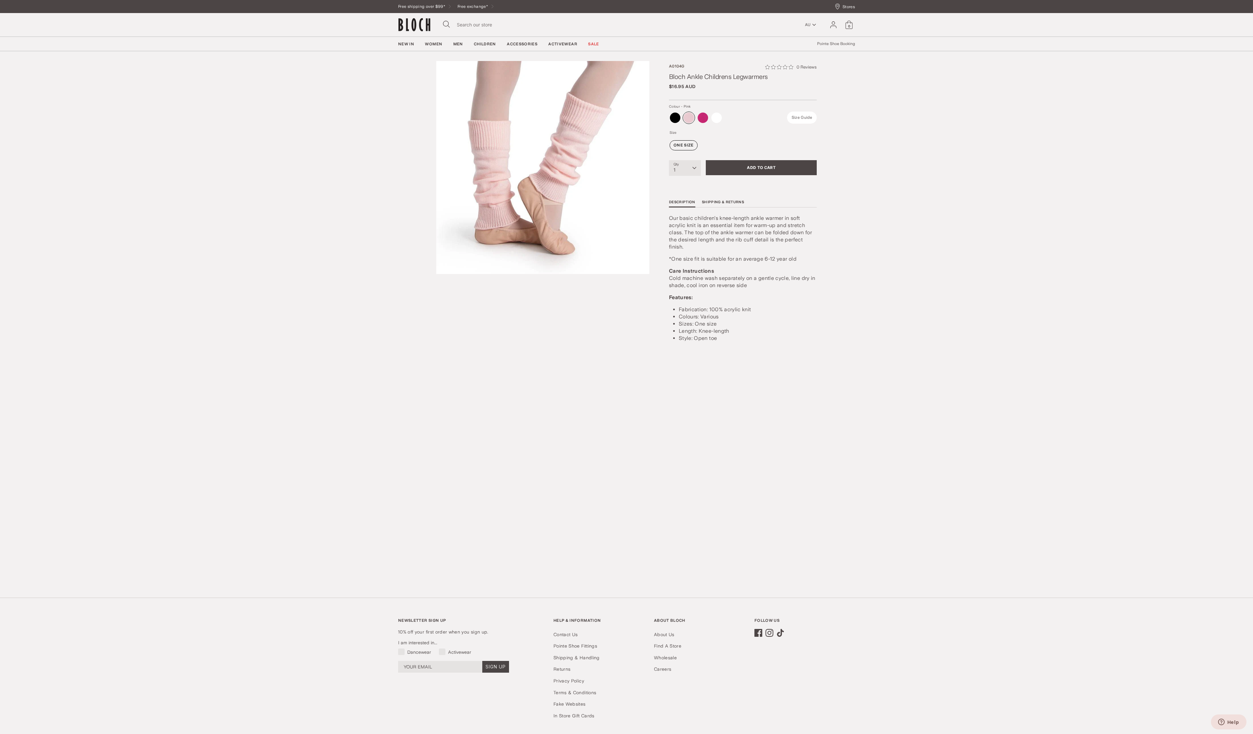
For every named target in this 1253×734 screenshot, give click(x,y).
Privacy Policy (568, 680)
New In (406, 44)
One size (683, 145)
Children (485, 44)
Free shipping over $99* (422, 6)
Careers (662, 669)
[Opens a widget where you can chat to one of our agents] (1228, 722)
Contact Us (565, 634)
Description (682, 202)
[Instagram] (769, 633)
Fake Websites (569, 704)
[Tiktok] (780, 633)
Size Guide (802, 117)
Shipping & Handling (576, 657)
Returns (561, 669)
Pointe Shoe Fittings (575, 646)
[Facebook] (758, 633)
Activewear (562, 44)
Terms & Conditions (574, 692)
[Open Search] (446, 24)
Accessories (522, 44)
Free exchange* (473, 6)
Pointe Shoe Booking (836, 43)
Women (433, 44)
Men (458, 44)
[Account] (833, 25)
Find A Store (667, 646)
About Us (664, 634)
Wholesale (665, 657)
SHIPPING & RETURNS (723, 202)
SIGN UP (496, 666)
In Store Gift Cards (574, 715)
